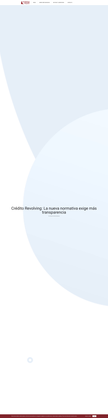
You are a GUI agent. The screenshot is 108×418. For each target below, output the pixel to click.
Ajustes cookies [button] (88, 416)
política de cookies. (80, 416)
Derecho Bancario (56, 216)
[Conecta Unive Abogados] (25, 2)
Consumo (51, 216)
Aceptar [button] (94, 416)
